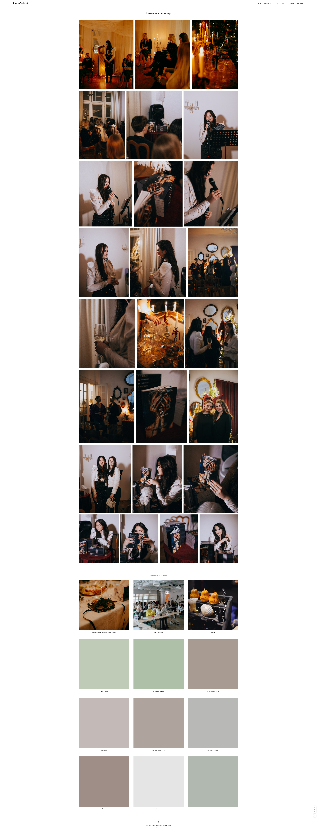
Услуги (277, 3)
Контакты (300, 3)
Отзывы (292, 3)
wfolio (160, 828)
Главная (259, 3)
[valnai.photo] (20, 3)
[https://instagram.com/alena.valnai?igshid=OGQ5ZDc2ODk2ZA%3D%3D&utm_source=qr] (158, 822)
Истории (284, 3)
